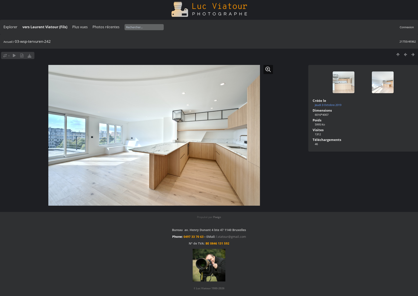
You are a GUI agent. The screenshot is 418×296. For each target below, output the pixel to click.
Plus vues (80, 27)
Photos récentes (106, 27)
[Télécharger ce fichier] (29, 55)
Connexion (407, 27)
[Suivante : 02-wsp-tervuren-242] (413, 54)
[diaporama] (14, 55)
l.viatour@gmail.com (231, 237)
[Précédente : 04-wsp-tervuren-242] (405, 54)
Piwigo (217, 217)
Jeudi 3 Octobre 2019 (328, 105)
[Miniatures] (398, 54)
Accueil (7, 42)
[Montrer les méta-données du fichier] (22, 55)
